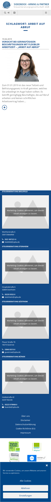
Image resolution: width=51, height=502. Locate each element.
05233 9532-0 (10, 294)
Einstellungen (25, 495)
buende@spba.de (12, 407)
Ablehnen (25, 488)
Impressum (25, 432)
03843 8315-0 (10, 349)
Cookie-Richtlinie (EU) (25, 428)
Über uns (25, 416)
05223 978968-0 (11, 404)
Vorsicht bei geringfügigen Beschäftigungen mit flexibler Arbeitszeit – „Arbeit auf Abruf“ (21, 44)
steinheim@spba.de (13, 297)
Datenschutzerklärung (25, 424)
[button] (46, 465)
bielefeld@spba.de (12, 242)
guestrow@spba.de (12, 352)
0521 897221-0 (10, 239)
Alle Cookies (25, 480)
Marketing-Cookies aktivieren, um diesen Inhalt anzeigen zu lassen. (25, 212)
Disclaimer (25, 420)
